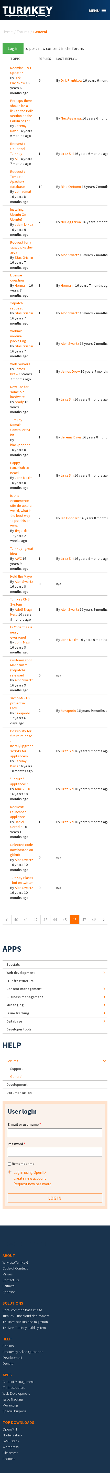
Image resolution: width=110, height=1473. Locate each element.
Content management (24, 988)
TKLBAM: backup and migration (25, 1321)
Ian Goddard (70, 518)
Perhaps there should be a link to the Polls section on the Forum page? (22, 110)
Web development (20, 972)
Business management (24, 997)
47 (84, 919)
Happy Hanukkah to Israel (19, 467)
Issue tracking (17, 1013)
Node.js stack (12, 1435)
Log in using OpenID (30, 1172)
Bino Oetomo (71, 186)
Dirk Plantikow (17, 80)
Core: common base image (22, 1310)
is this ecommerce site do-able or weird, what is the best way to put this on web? (21, 510)
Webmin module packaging (18, 336)
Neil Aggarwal (71, 118)
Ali (16, 158)
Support (16, 1068)
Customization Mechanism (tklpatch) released (21, 668)
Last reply (65, 58)
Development (17, 1084)
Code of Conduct (15, 1268)
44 (55, 919)
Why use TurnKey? (15, 1262)
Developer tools (18, 1029)
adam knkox (24, 224)
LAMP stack (11, 1441)
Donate (8, 1363)
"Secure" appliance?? (19, 781)
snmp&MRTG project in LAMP (20, 703)
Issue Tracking (13, 1399)
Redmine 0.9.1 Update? (20, 70)
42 (36, 919)
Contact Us (11, 1280)
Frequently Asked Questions (23, 1351)
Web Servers (20, 364)
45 (65, 919)
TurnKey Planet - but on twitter (21, 880)
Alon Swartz (70, 255)
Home (8, 31)
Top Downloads (18, 1422)
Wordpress (10, 1447)
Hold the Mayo (21, 576)
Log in (13, 48)
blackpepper (20, 445)
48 (94, 919)
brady (19, 402)
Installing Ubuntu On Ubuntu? (18, 214)
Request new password (32, 1183)
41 (26, 919)
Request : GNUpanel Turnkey (17, 148)
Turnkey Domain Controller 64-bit (20, 427)
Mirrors (8, 1274)
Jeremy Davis (71, 437)
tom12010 (22, 789)
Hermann (21, 285)
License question (17, 278)
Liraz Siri (67, 153)
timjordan (22, 530)
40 (16, 919)
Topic (15, 58)
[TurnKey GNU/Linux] (28, 15)
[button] (97, 10)
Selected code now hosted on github (21, 849)
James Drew (17, 371)
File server (10, 1452)
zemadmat (23, 191)
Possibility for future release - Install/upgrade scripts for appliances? (22, 743)
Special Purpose (14, 1411)
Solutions (13, 1303)
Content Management (18, 1381)
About (9, 1255)
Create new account (30, 1178)
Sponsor (9, 1291)
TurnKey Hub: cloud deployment (26, 1316)
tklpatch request (16, 305)
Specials (13, 964)
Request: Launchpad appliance (18, 811)
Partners (8, 1286)
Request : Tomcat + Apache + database (17, 179)
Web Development (16, 1393)
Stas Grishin (24, 257)
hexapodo (22, 713)
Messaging (15, 1005)
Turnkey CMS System (20, 602)
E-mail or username (24, 1124)
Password (16, 1144)
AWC (18, 558)
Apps (12, 949)
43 (45, 919)
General (16, 1076)
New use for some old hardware (19, 391)
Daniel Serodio (17, 824)
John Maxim (23, 477)
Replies (45, 58)
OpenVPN (10, 1429)
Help (12, 1045)
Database (14, 1021)
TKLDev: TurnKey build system (24, 1327)
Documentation (19, 1092)
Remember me (23, 1163)
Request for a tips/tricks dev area (21, 247)
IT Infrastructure (20, 981)
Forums (23, 31)
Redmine (9, 1458)
